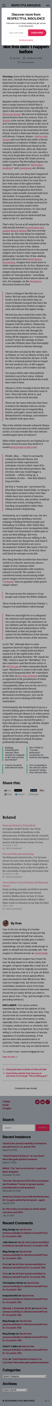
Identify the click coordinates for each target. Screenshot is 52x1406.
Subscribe (37, 32)
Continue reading (26, 40)
